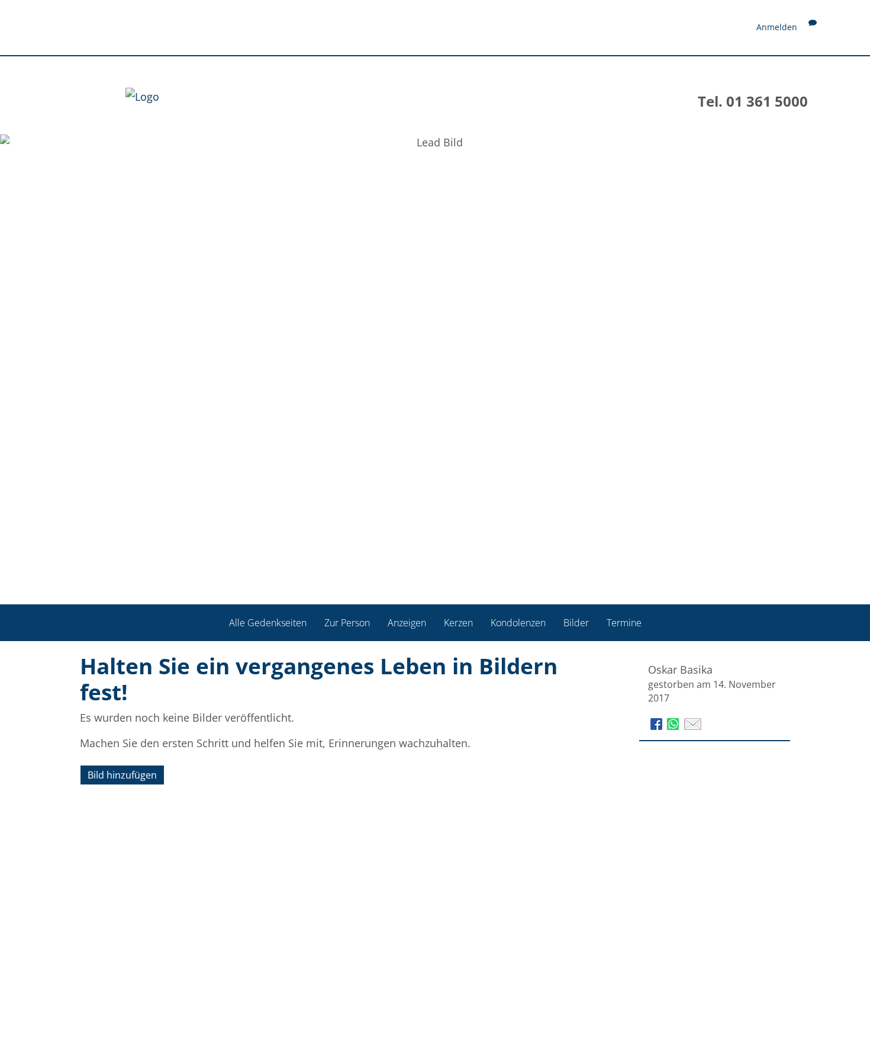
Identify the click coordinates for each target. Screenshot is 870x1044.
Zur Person (347, 622)
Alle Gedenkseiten (268, 622)
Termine (624, 622)
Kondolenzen (518, 622)
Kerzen (458, 622)
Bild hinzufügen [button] (122, 775)
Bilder (576, 622)
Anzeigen (407, 622)
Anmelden (776, 27)
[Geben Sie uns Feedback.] (812, 27)
